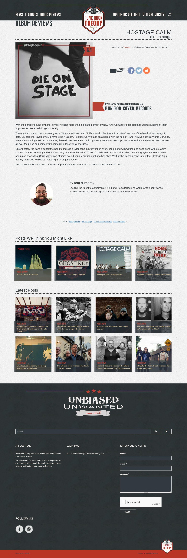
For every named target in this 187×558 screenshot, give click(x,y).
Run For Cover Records (128, 108)
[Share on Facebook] (131, 70)
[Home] (93, 19)
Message (124, 474)
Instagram (29, 529)
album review (119, 221)
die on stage (87, 221)
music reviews (50, 15)
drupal (27, 553)
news (19, 15)
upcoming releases (127, 15)
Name (123, 454)
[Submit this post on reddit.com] (146, 70)
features (31, 15)
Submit (128, 512)
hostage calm (74, 221)
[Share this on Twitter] (139, 70)
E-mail (123, 464)
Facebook (19, 529)
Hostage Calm (149, 32)
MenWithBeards (152, 553)
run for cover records (103, 221)
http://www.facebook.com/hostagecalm (124, 104)
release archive (154, 15)
